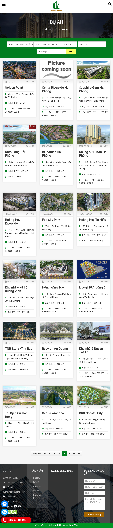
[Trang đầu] (44, 453)
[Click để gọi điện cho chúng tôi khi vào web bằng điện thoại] (4, 520)
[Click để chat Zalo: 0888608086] (4, 512)
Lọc (71, 51)
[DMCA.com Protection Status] (10, 514)
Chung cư (37, 486)
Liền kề (36, 482)
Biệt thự (36, 478)
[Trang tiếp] (74, 453)
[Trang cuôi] (79, 453)
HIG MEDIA (73, 525)
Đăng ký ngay (95, 515)
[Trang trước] (49, 453)
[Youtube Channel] (19, 506)
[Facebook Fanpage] (15, 506)
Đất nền (36, 491)
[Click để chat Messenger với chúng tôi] (4, 503)
